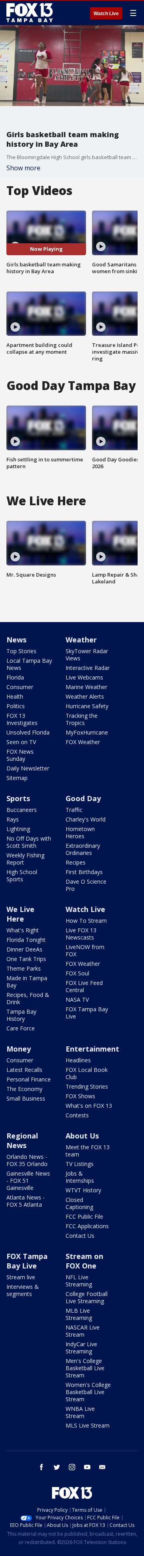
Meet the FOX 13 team (88, 1150)
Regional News (22, 1140)
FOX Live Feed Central (84, 986)
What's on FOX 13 (89, 1105)
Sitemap (17, 778)
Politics (15, 706)
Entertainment (92, 1049)
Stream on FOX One (84, 1260)
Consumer (19, 687)
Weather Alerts (85, 696)
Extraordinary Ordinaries (83, 849)
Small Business (25, 1098)
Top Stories (21, 651)
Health (14, 696)
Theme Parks (23, 968)
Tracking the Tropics (82, 719)
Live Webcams (84, 677)
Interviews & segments (22, 1290)
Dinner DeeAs (24, 949)
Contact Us (80, 1235)
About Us (82, 1135)
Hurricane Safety (87, 706)
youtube (87, 1467)
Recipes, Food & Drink (27, 998)
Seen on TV (21, 742)
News (16, 639)
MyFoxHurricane (87, 732)
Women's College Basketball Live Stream (88, 1392)
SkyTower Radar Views (87, 654)
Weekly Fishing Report (25, 858)
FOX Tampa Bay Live (87, 1012)
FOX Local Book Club (87, 1073)
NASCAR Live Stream (83, 1331)
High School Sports (21, 875)
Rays (12, 819)
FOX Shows (80, 1096)
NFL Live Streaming (79, 1280)
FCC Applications (87, 1226)
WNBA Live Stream (80, 1412)
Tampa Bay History (21, 1015)
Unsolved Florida (28, 732)
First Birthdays (84, 872)
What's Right (22, 930)
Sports (18, 798)
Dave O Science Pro (86, 885)
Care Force (20, 1028)
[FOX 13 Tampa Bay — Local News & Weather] (29, 12)
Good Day (83, 798)
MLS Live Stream (88, 1425)
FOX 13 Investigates (22, 719)
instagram (72, 1467)
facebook (41, 1467)
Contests (77, 1115)
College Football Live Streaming (87, 1297)
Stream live (20, 1277)
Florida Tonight (26, 939)
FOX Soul (77, 973)
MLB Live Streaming (79, 1314)
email (102, 1467)
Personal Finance (28, 1079)
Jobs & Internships (80, 1177)
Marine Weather (86, 687)
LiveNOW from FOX (85, 950)
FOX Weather (83, 742)
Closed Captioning (79, 1203)
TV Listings (80, 1164)
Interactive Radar (88, 668)
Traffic (74, 809)
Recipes (76, 862)
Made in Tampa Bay (26, 981)
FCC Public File (84, 1216)
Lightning (18, 829)
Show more (23, 167)
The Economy (24, 1089)
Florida (15, 677)
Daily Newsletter (27, 768)
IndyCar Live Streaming (81, 1347)
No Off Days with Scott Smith (28, 842)
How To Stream (86, 920)
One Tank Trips (26, 959)
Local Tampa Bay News (29, 664)
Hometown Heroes (80, 832)
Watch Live (106, 13)
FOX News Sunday (20, 755)
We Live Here (20, 914)
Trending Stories (87, 1086)
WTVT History (83, 1190)
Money (18, 1049)
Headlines (78, 1060)
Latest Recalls (24, 1069)
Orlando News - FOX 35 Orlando (27, 1160)
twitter (56, 1467)
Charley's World (86, 819)
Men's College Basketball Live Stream (85, 1368)
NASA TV (77, 999)
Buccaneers (21, 809)
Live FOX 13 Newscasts (81, 933)
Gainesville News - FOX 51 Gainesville (28, 1181)
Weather (81, 639)
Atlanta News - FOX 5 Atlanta (25, 1201)
